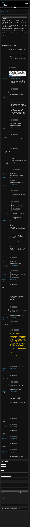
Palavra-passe (3, 465)
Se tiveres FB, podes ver (14, 127)
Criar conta (3, 468)
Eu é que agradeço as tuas (13, 438)
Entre (3, 45)
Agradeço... (11, 91)
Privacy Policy (19, 508)
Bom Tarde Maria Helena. (15, 323)
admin (2, 497)
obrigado (14, 162)
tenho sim (12, 136)
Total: (25, 481)
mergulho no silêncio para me (15, 184)
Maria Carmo (3, 499)
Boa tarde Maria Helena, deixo (14, 384)
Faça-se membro (7, 45)
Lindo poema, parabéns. (13, 445)
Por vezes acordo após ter (15, 192)
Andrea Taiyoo (10, 75)
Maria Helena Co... (4, 171)
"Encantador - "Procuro (13, 426)
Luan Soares (3, 500)
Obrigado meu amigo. (13, 432)
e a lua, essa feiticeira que (14, 377)
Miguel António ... (6, 17)
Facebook (26, 3)
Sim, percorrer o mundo (15, 150)
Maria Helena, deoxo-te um (17, 212)
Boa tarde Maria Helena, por (14, 279)
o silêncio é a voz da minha (14, 171)
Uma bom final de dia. (13, 420)
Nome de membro (3, 463)
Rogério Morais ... (4, 445)
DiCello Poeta (6, 136)
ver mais (27, 504)
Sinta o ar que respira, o (13, 368)
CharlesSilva (3, 498)
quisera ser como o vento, (14, 317)
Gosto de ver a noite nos (13, 332)
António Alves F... (4, 426)
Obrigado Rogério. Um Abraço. (14, 451)
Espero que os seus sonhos (15, 265)
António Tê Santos (3, 493)
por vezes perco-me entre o (17, 203)
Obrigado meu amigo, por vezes (15, 78)
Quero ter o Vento (12, 286)
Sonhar (11, 220)
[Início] (4, 5)
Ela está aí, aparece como (13, 391)
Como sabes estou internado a (15, 96)
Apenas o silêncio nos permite (14, 177)
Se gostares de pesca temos (14, 122)
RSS (27, 3)
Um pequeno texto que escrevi (14, 309)
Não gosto (5, 43)
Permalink (3, 92)
